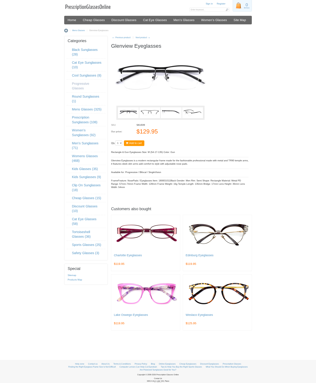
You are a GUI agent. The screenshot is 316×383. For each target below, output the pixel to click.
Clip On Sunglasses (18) (86, 187)
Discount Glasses (123, 20)
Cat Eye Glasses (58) (84, 221)
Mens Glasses (78, 30)
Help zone (79, 364)
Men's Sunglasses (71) (85, 145)
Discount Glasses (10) (84, 208)
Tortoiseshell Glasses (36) (81, 234)
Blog (153, 364)
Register (221, 3)
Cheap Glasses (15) (86, 198)
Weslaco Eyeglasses (199, 315)
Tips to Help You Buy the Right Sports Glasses (181, 367)
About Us (105, 364)
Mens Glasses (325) (87, 109)
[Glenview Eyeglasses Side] (192, 112)
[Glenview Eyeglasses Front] (149, 112)
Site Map (240, 20)
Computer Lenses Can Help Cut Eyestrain (138, 367)
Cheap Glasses (94, 20)
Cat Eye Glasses (155, 20)
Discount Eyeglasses (209, 364)
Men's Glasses (184, 20)
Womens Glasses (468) (85, 158)
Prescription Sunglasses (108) (84, 120)
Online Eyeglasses (167, 364)
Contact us (93, 364)
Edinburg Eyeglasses (199, 255)
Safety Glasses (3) (85, 253)
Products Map (75, 279)
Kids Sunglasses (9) (86, 177)
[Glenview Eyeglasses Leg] (171, 112)
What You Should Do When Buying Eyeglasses (227, 367)
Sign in (209, 3)
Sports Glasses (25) (86, 245)
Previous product (121, 37)
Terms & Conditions (122, 364)
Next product (143, 37)
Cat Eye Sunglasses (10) (86, 65)
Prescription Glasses (232, 364)
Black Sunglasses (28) (85, 52)
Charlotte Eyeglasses (128, 255)
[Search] (226, 9)
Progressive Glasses (80, 86)
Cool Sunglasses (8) (86, 75)
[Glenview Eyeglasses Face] (128, 112)
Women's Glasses (214, 20)
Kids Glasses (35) (85, 169)
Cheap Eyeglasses (187, 364)
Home (72, 20)
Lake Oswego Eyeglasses (131, 315)
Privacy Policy (141, 364)
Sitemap (72, 275)
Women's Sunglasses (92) (84, 132)
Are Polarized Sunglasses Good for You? (158, 370)
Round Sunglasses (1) (85, 99)
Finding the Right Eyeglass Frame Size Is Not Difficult (92, 367)
